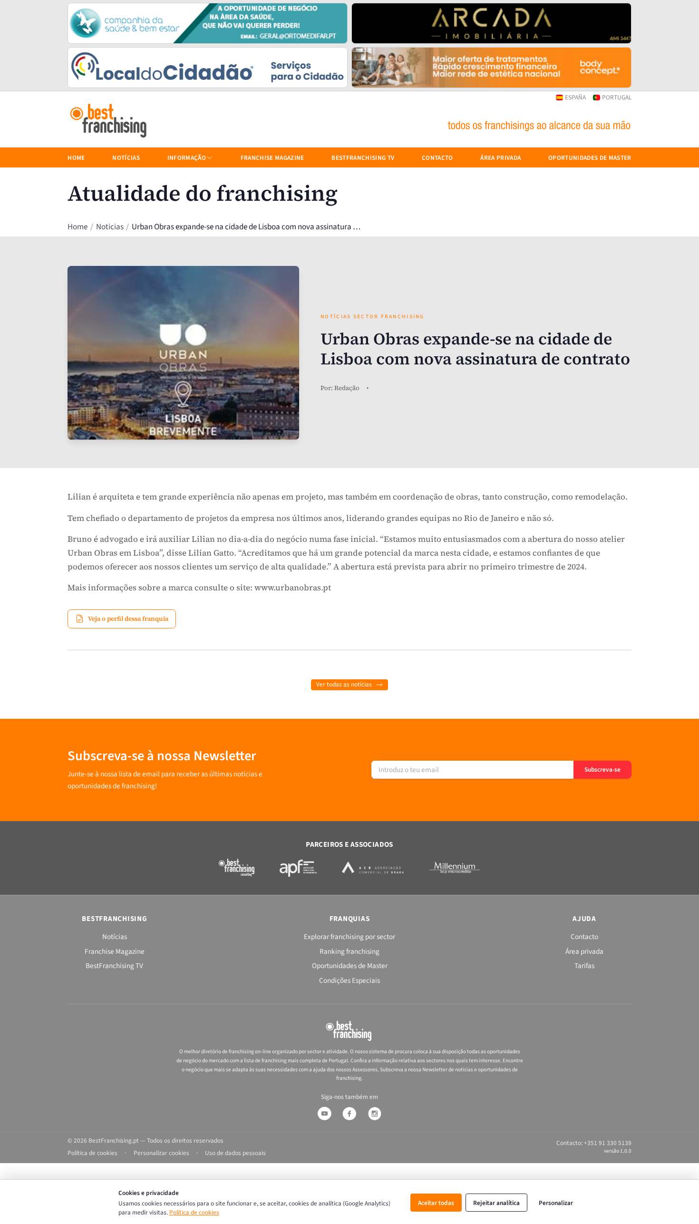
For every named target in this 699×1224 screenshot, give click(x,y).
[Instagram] (375, 1113)
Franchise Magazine (272, 157)
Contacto (437, 157)
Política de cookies (194, 1212)
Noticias (110, 227)
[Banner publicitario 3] (208, 67)
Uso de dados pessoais (235, 1152)
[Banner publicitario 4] (491, 67)
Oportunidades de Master (589, 157)
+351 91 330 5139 (607, 1142)
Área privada (500, 157)
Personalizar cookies (161, 1152)
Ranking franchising (349, 951)
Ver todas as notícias (344, 684)
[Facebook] (349, 1113)
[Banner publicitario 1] (208, 23)
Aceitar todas (436, 1202)
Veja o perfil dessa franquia (128, 618)
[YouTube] (324, 1113)
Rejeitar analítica (496, 1202)
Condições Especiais (349, 980)
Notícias (126, 157)
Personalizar (556, 1202)
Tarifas (584, 965)
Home (77, 227)
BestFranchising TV (362, 157)
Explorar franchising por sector (349, 936)
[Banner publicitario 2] (491, 23)
